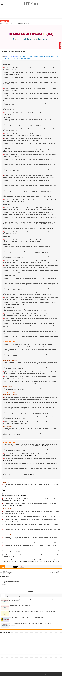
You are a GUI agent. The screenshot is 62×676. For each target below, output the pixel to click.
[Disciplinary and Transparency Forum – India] (31, 5)
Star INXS (48, 674)
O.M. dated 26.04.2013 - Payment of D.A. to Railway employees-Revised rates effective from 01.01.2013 (30, 468)
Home (2, 23)
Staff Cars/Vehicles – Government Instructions (9, 572)
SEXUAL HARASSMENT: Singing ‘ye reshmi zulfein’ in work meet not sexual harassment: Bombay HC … (31, 623)
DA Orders (20, 54)
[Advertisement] (31, 13)
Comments (14, 596)
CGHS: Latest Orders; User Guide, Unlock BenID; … (20, 605)
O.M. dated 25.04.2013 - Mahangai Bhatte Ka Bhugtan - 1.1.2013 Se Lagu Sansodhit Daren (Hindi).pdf (29, 463)
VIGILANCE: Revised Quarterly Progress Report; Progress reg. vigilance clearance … (27, 617)
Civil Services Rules (9, 23)
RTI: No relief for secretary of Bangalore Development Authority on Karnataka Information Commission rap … (33, 611)
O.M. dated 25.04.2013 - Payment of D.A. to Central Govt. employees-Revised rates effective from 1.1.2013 (31, 458)
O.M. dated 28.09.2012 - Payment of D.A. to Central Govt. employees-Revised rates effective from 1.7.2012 (29, 489)
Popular (8, 596)
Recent (3, 596)
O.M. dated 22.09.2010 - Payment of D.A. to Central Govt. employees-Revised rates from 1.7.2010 (27, 542)
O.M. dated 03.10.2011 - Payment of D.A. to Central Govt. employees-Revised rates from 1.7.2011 (27, 516)
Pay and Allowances (54, 572)
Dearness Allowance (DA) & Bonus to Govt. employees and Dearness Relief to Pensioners (11, 581)
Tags (19, 596)
